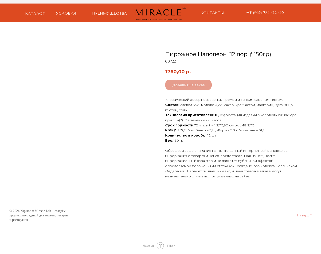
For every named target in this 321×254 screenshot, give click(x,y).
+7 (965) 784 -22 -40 (265, 12)
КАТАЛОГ (35, 13)
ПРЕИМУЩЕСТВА (109, 13)
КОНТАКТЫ (212, 13)
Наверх (303, 215)
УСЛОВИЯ (66, 13)
